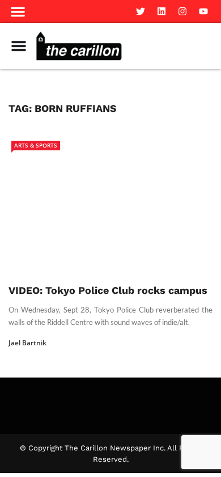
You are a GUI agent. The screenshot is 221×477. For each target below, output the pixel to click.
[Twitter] (140, 11)
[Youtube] (203, 11)
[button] (18, 11)
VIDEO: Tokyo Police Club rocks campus (107, 290)
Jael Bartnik (27, 343)
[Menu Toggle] (19, 46)
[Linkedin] (161, 11)
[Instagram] (182, 11)
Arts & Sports (35, 145)
